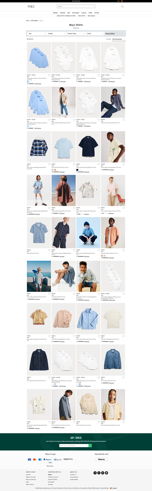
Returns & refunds (31, 479)
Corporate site (74, 477)
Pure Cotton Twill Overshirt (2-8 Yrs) (86, 339)
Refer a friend (29, 484)
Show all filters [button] (110, 33)
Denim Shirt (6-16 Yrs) (33, 253)
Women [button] (55, 13)
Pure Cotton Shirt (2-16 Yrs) (83, 425)
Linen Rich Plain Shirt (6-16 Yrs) (60, 167)
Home (27, 20)
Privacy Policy (67, 488)
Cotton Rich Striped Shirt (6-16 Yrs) (61, 211)
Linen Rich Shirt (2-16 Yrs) (58, 297)
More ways (50, 466)
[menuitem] (55, 12)
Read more (76, 28)
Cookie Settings (104, 488)
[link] (122, 1)
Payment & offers (52, 479)
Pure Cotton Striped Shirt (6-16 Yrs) (36, 297)
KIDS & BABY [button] (75, 13)
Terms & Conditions (57, 488)
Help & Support (91, 15)
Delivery (28, 474)
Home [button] (90, 13)
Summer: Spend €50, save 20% (76, 1)
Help (27, 482)
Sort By (108, 39)
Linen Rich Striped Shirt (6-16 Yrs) (110, 339)
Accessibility (84, 488)
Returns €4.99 (81, 15)
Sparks (50, 474)
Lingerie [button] (62, 13)
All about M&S (74, 479)
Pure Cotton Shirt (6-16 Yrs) (108, 380)
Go (90, 445)
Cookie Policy (76, 488)
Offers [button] (96, 13)
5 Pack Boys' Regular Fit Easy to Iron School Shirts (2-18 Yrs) (111, 297)
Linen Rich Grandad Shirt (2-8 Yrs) (61, 339)
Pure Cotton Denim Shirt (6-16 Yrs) (36, 380)
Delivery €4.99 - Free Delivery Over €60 (66, 15)
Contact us (73, 474)
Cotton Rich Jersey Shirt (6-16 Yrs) (110, 123)
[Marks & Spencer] (31, 6)
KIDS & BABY (34, 20)
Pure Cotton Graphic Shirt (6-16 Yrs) (110, 211)
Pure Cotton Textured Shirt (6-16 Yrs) (111, 167)
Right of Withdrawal (93, 488)
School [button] (83, 13)
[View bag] (122, 6)
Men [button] (68, 13)
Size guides (51, 482)
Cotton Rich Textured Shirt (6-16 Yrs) (86, 167)
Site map (50, 484)
